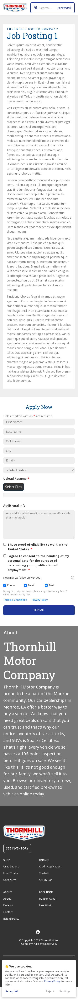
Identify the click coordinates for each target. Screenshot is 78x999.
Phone (11, 585)
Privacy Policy (52, 981)
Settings (65, 991)
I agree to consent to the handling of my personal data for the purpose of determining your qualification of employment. (38, 563)
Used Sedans (11, 866)
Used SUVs (9, 880)
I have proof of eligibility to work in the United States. (37, 547)
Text (51, 585)
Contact (7, 912)
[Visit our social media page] (37, 932)
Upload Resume (16, 478)
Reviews (8, 905)
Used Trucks (10, 873)
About (7, 898)
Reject (50, 991)
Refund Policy (11, 918)
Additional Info (14, 505)
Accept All (12, 991)
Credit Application (50, 866)
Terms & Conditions (15, 600)
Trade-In (44, 873)
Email (31, 585)
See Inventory (17, 848)
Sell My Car (45, 880)
